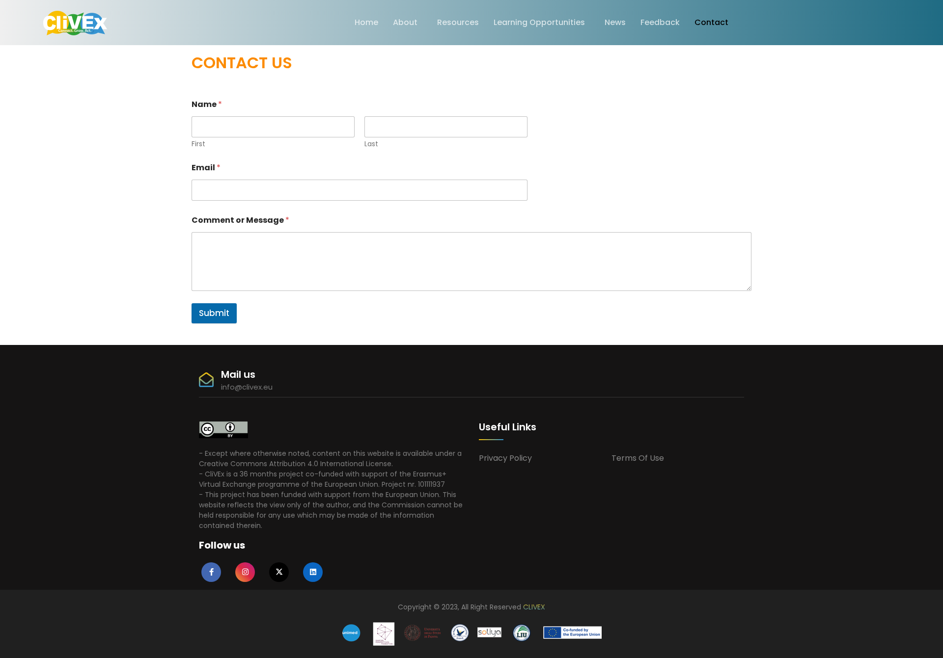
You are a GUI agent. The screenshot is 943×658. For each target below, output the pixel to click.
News (615, 22)
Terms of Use (637, 458)
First (198, 144)
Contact (711, 22)
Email (206, 167)
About (405, 22)
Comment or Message (240, 220)
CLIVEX (534, 607)
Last (371, 144)
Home (366, 22)
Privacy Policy (505, 458)
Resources (458, 22)
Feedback (660, 22)
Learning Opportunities (539, 22)
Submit (214, 313)
